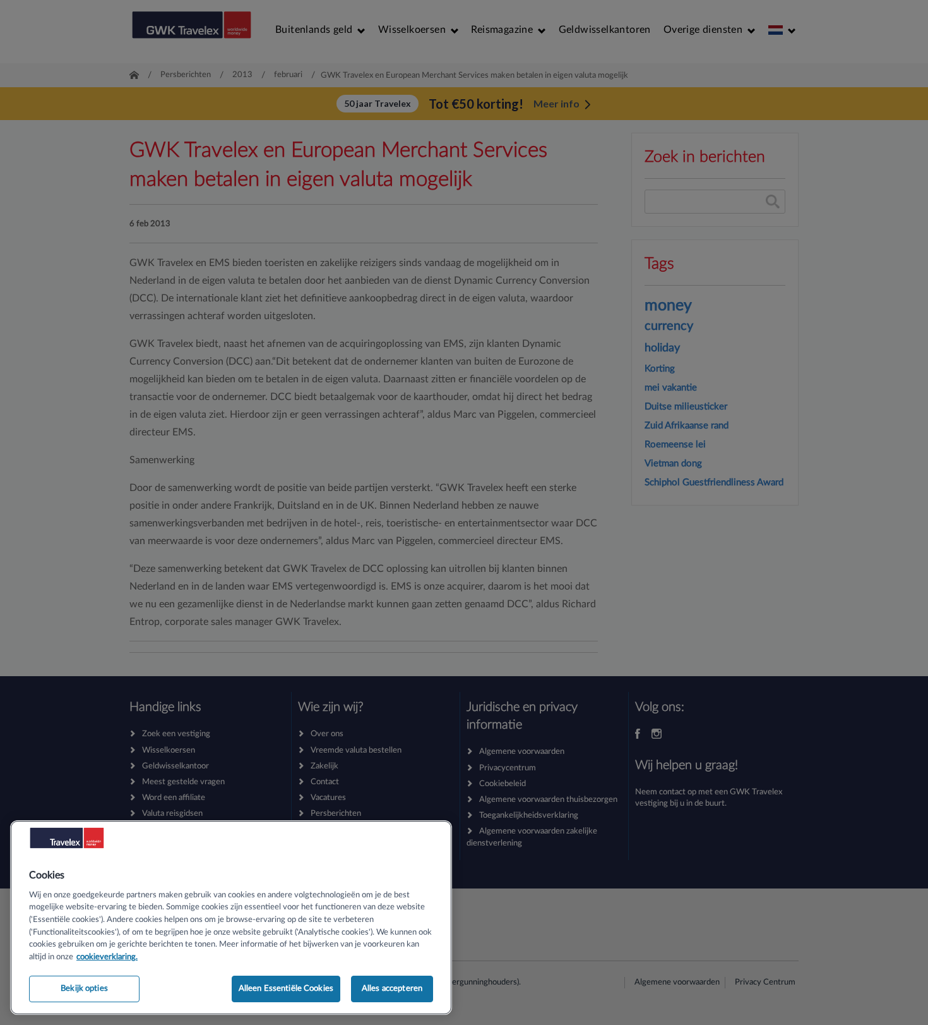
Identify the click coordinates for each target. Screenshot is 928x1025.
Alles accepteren (392, 989)
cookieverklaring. (107, 957)
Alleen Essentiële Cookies (286, 989)
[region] (231, 917)
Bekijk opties (84, 989)
